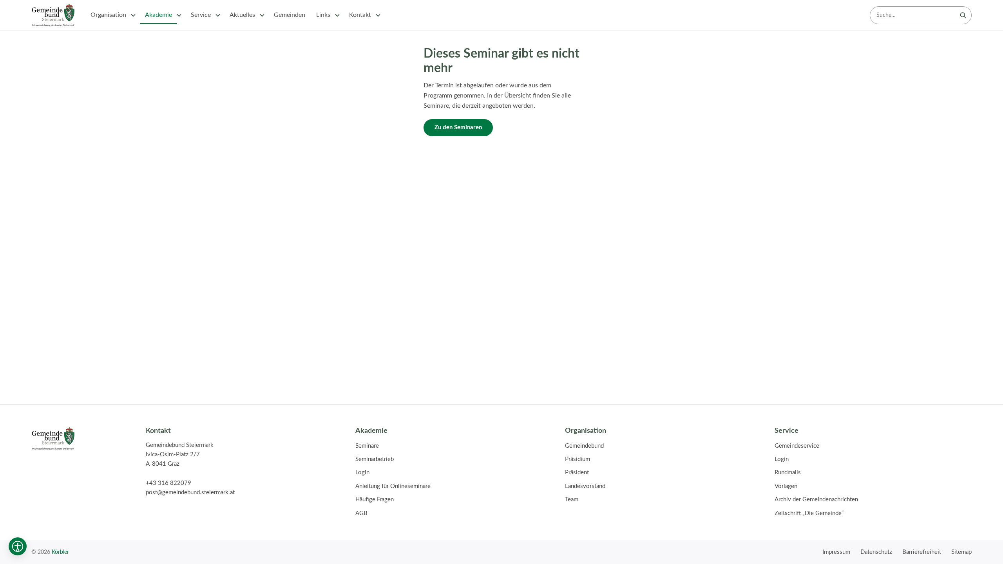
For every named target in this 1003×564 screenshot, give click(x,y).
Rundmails (788, 472)
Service (201, 15)
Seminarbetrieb (374, 459)
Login (362, 472)
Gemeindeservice (797, 446)
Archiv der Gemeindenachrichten (816, 500)
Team (571, 500)
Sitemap (961, 552)
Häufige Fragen (374, 500)
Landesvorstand (585, 486)
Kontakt (360, 15)
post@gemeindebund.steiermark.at (190, 492)
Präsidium (577, 459)
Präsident (577, 472)
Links (323, 15)
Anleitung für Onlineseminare (393, 486)
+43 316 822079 (168, 483)
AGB (361, 513)
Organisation (108, 15)
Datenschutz (876, 552)
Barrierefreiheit (921, 552)
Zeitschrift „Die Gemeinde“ (809, 513)
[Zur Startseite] (53, 15)
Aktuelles (242, 15)
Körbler (60, 552)
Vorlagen (786, 486)
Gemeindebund (584, 446)
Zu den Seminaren (458, 127)
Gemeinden (289, 15)
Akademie (158, 15)
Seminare (367, 446)
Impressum (836, 552)
